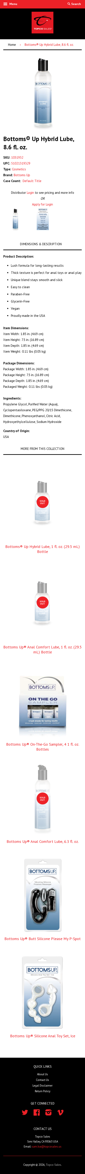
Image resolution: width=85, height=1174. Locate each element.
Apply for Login (42, 204)
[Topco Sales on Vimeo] (60, 1114)
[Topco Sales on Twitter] (25, 1114)
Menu (12, 4)
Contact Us (42, 1080)
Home (12, 45)
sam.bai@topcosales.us (46, 1146)
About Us (42, 1074)
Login (30, 193)
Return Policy (42, 1091)
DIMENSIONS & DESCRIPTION (41, 244)
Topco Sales (53, 1165)
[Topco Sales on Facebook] (36, 1114)
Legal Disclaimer (42, 1085)
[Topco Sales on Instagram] (48, 1114)
